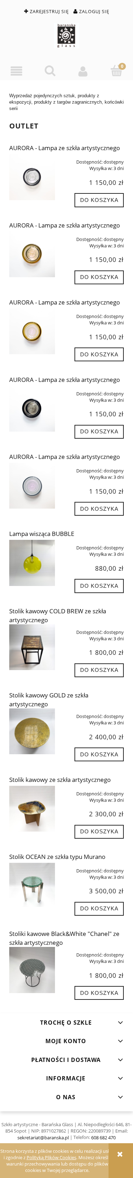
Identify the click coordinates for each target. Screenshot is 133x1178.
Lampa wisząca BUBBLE (41, 534)
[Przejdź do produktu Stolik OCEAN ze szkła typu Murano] (32, 885)
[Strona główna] (66, 35)
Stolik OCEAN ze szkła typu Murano (57, 857)
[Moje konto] (83, 71)
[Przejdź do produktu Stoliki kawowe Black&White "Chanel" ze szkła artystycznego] (32, 970)
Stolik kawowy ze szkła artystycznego (60, 780)
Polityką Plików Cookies (51, 1157)
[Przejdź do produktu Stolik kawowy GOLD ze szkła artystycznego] (32, 731)
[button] (16, 71)
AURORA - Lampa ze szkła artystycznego (64, 148)
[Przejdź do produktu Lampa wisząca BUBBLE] (32, 563)
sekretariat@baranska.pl (43, 1137)
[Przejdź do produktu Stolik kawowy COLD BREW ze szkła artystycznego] (32, 647)
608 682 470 (103, 1137)
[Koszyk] (116, 70)
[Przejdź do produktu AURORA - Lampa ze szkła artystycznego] (32, 177)
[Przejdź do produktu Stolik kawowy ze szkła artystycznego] (32, 809)
